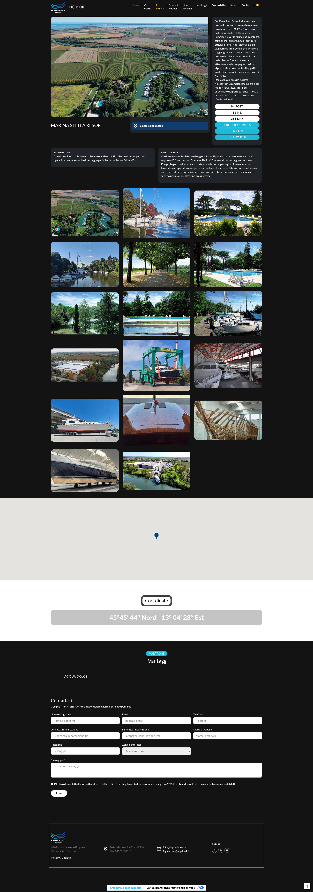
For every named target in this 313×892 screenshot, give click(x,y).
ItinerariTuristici (187, 7)
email (236, 131)
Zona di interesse (131, 744)
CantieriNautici (173, 7)
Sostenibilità (219, 5)
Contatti (246, 5)
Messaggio (57, 760)
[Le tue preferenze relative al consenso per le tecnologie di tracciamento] (307, 886)
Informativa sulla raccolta (125, 887)
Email (125, 714)
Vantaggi (202, 5)
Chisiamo (147, 7)
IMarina (160, 7)
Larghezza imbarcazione (135, 729)
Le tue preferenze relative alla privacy (171, 887)
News (233, 5)
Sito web (236, 137)
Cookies (66, 857)
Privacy (55, 857)
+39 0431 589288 (235, 125)
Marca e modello (202, 729)
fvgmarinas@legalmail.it (176, 851)
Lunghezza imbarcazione (64, 729)
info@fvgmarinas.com (175, 847)
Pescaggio (56, 744)
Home (136, 5)
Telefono (198, 714)
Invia (59, 793)
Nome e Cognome (61, 714)
